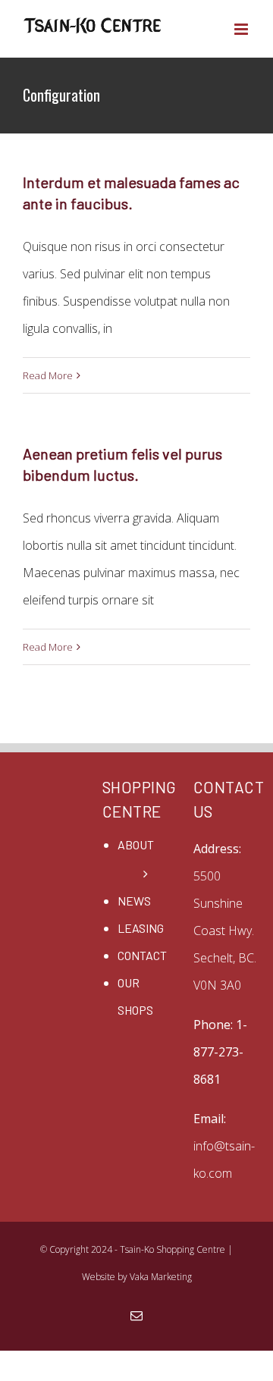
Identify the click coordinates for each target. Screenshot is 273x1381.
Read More (48, 375)
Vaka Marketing (161, 1276)
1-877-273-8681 (220, 1052)
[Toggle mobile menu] (242, 29)
